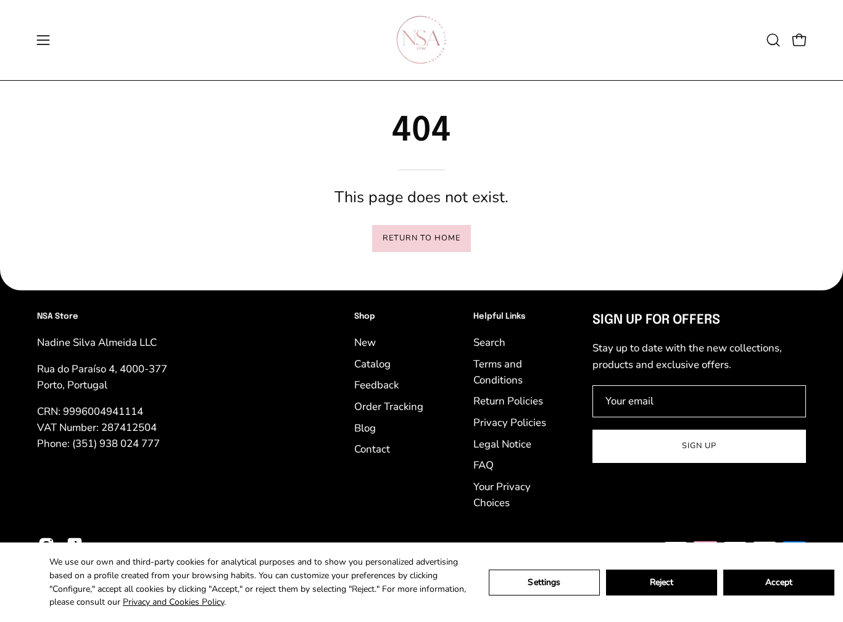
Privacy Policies (509, 422)
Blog (365, 427)
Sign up (699, 445)
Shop (364, 317)
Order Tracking (388, 406)
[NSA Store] (421, 40)
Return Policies (508, 401)
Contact (372, 449)
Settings (544, 582)
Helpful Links (499, 317)
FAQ (483, 465)
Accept (779, 582)
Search (489, 342)
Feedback (376, 385)
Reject (662, 582)
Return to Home (421, 237)
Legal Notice (502, 443)
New (365, 342)
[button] (773, 40)
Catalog (372, 363)
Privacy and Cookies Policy (173, 602)
